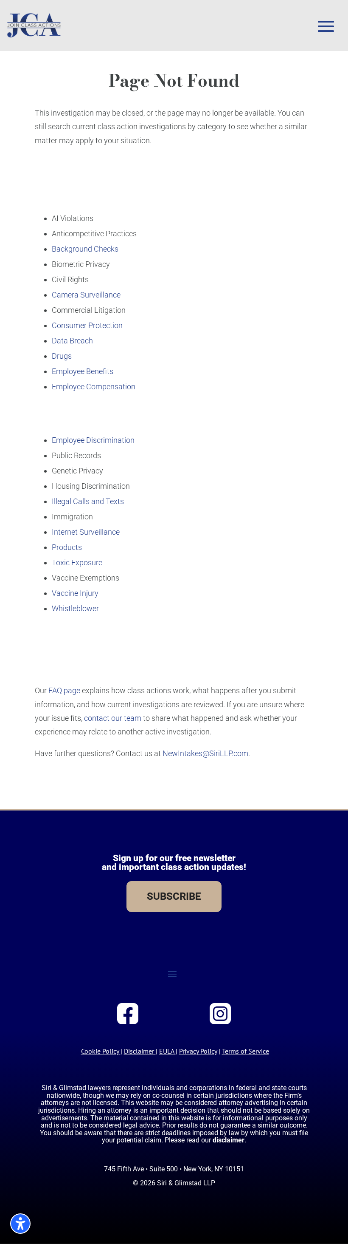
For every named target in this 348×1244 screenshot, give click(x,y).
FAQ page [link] (64, 690)
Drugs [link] (62, 355)
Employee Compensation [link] (93, 386)
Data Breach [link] (72, 340)
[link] (34, 25)
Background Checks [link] (85, 248)
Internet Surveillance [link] (86, 531)
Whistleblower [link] (75, 608)
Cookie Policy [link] (100, 1051)
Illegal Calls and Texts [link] (88, 501)
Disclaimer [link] (139, 1051)
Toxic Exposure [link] (77, 562)
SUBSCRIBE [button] (174, 896)
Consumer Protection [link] (87, 325)
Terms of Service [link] (245, 1051)
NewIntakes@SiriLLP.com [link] (205, 753)
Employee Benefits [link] (82, 371)
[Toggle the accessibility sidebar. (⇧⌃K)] (20, 1223)
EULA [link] (166, 1051)
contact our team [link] (112, 718)
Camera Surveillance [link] (86, 294)
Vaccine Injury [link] (75, 593)
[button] (326, 26)
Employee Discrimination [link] (93, 440)
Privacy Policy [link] (198, 1051)
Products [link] (67, 547)
